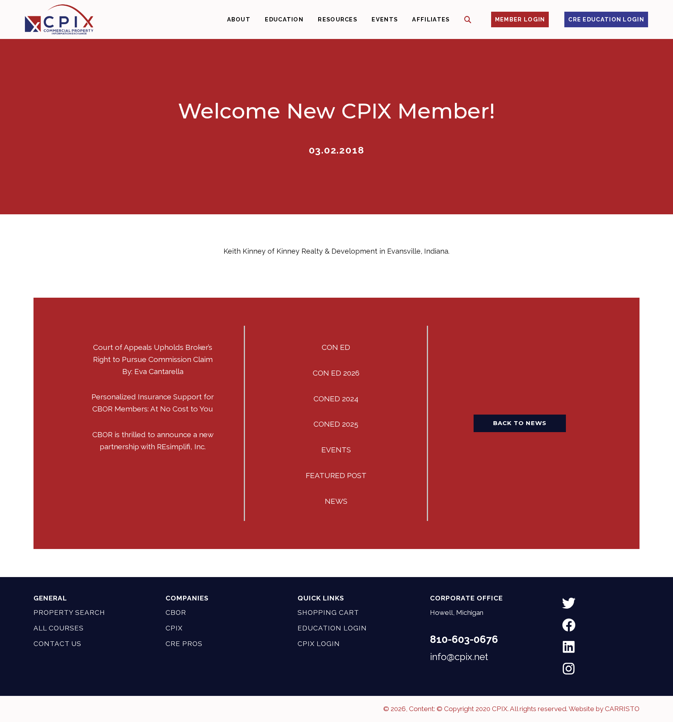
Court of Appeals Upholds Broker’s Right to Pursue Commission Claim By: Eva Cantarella (153, 359)
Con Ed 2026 (336, 373)
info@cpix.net (459, 656)
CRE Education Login (606, 19)
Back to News (519, 423)
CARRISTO (622, 709)
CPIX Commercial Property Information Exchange (59, 19)
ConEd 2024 (336, 398)
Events (336, 449)
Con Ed (336, 347)
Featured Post (336, 475)
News (336, 501)
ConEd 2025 (336, 424)
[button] (468, 19)
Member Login (520, 19)
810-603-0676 (464, 639)
